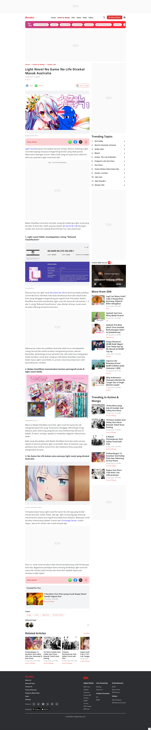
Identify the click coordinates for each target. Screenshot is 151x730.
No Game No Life (57, 292)
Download (28, 709)
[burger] (124, 17)
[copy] (86, 142)
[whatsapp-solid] (70, 142)
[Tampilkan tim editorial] (88, 625)
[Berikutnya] (90, 645)
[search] (104, 17)
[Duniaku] (29, 17)
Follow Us (28, 704)
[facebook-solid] (75, 142)
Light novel (30, 149)
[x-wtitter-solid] (80, 142)
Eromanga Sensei (69, 520)
